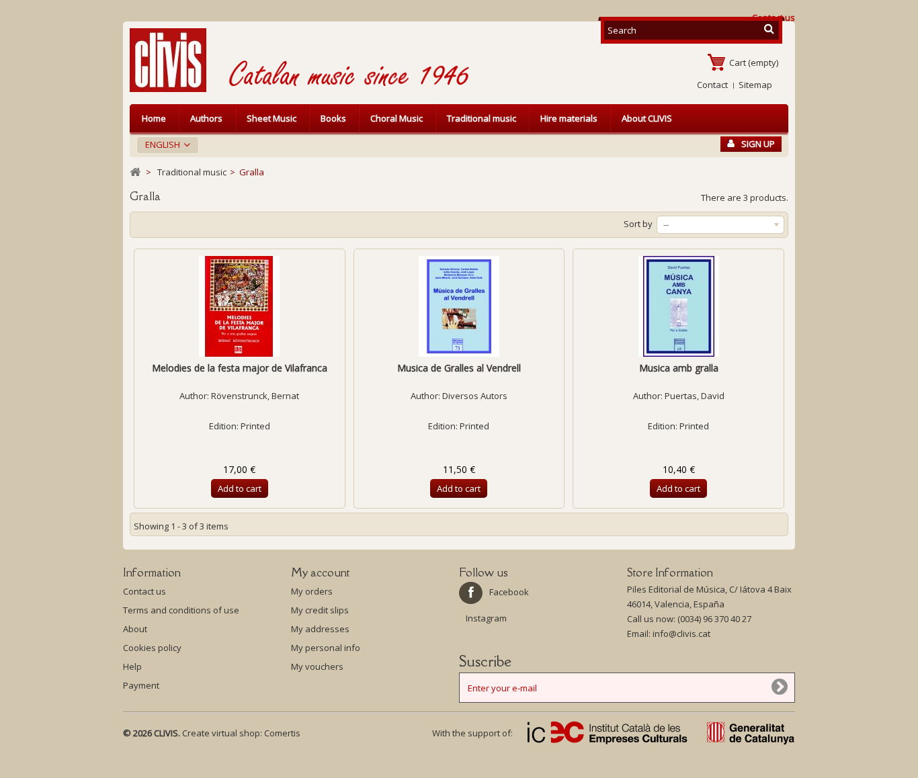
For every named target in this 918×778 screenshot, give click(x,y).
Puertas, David (694, 396)
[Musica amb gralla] (678, 306)
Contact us (144, 591)
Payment (141, 685)
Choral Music (396, 118)
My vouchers (317, 666)
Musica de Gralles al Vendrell (459, 367)
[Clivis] (173, 60)
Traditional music (481, 118)
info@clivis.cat (681, 634)
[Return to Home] (135, 172)
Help (132, 666)
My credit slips (320, 610)
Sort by (638, 224)
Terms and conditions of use (181, 610)
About (135, 629)
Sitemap (755, 85)
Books (333, 118)
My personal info (325, 648)
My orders (312, 591)
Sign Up (758, 144)
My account (320, 572)
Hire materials (568, 118)
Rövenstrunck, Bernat (255, 396)
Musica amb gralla (678, 367)
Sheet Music (271, 118)
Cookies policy (152, 648)
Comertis (282, 733)
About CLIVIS (647, 118)
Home (154, 118)
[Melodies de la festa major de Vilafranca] (239, 306)
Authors (206, 118)
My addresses (320, 629)
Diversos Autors (474, 396)
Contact (712, 85)
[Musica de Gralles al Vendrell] (459, 306)
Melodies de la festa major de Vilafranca (239, 367)
